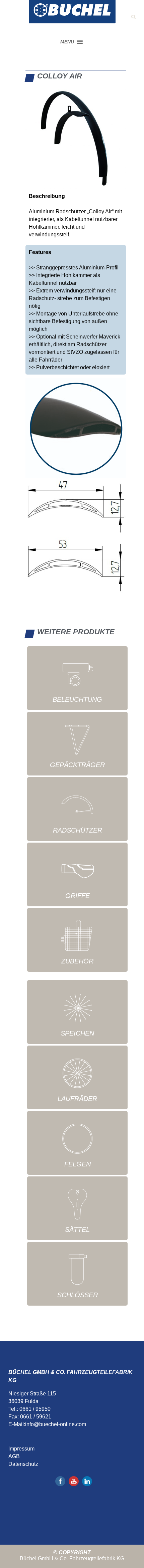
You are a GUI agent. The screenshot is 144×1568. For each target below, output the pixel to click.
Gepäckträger (77, 764)
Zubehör (77, 961)
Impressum (21, 1448)
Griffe (77, 895)
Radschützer (77, 830)
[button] (67, 41)
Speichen (77, 1033)
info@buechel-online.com (55, 1424)
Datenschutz (23, 1464)
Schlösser (77, 1295)
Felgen (77, 1164)
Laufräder (77, 1098)
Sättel (77, 1229)
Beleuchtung (77, 699)
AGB (14, 1456)
